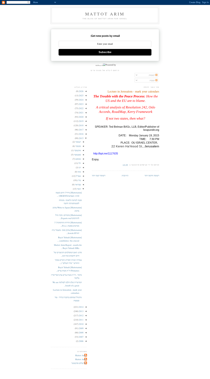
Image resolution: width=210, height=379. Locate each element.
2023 (81, 104)
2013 (81, 311)
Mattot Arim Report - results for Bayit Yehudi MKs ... (68, 246)
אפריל (78, 175)
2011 (81, 319)
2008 (81, 332)
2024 (81, 99)
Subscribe (105, 52)
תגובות (152, 80)
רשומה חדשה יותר (152, 175)
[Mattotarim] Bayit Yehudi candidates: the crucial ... (69, 239)
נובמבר (78, 146)
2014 (81, 306)
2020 (81, 116)
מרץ (79, 180)
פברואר (77, 184)
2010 (81, 323)
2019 (81, 121)
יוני (79, 167)
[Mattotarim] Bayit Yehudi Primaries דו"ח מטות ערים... (69, 269)
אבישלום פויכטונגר (78, 363)
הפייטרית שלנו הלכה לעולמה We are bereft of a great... (67, 284)
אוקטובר (77, 150)
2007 (81, 336)
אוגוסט (78, 158)
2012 (81, 315)
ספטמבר (77, 154)
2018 (81, 125)
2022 (81, 108)
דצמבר (78, 141)
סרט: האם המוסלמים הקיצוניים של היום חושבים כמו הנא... (68, 254)
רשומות (152, 75)
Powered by (111, 65)
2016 (81, 133)
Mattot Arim (105, 14)
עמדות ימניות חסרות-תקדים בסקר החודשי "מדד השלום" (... (68, 261)
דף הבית (125, 175)
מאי (79, 171)
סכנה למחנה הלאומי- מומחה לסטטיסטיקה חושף (70, 202)
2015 (81, 138)
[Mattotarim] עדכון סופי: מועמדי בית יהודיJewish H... (67, 232)
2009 (81, 328)
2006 (81, 341)
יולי (79, 163)
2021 (81, 112)
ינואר (78, 188)
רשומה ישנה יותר (98, 175)
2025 (81, 95)
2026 (81, 91)
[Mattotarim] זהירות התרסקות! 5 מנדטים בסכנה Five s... (68, 224)
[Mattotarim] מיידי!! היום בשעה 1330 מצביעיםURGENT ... (69, 194)
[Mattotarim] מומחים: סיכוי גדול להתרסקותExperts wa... (68, 217)
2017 (81, 129)
